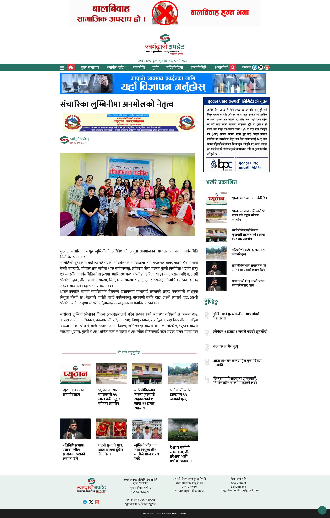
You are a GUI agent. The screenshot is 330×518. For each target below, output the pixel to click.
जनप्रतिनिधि (199, 67)
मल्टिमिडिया (174, 67)
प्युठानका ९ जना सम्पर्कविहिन (74, 392)
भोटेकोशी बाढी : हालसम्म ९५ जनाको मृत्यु (181, 394)
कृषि (155, 67)
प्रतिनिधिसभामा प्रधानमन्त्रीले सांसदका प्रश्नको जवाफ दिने (74, 452)
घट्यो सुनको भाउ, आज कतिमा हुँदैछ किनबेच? (110, 450)
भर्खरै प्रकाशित (221, 182)
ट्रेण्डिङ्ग (211, 302)
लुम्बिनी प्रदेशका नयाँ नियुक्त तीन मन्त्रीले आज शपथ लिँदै (146, 452)
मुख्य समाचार (90, 67)
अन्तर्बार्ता (221, 67)
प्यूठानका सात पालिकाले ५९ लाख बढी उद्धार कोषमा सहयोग (109, 397)
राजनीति (139, 67)
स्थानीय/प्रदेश (116, 67)
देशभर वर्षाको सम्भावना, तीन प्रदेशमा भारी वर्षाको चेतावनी (181, 454)
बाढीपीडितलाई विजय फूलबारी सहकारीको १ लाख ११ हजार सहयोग (144, 399)
